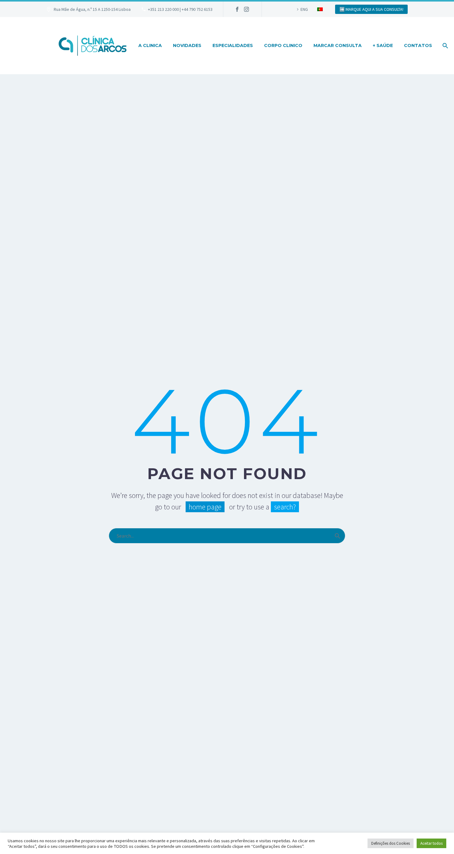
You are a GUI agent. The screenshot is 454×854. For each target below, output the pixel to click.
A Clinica (150, 45)
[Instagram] (246, 9)
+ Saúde (383, 45)
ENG (304, 9)
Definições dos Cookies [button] (390, 843)
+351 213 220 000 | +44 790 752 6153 (180, 9)
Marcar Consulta (337, 45)
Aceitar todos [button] (431, 843)
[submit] (337, 535)
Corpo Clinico (283, 45)
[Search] (445, 45)
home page (205, 507)
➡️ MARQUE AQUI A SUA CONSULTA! (371, 9)
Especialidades (232, 45)
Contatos (418, 45)
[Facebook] (237, 9)
